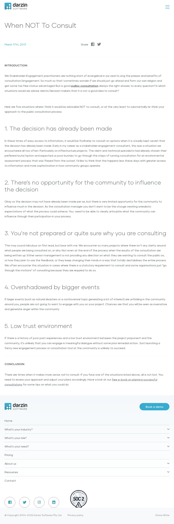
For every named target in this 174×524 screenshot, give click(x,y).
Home (8, 420)
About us (10, 463)
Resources (11, 472)
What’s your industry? (19, 429)
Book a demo (154, 406)
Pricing (9, 454)
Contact (10, 480)
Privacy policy (75, 515)
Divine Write (162, 515)
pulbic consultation (84, 85)
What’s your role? (16, 437)
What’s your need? (17, 446)
